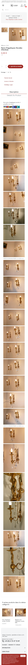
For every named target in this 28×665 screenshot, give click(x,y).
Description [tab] (14, 92)
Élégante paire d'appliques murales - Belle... (20, 621)
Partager (7, 72)
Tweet (8, 72)
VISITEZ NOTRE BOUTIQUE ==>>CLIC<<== (13, 258)
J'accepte (23, 656)
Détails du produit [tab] (14, 96)
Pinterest (10, 72)
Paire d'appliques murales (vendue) (6, 620)
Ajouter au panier (16, 66)
